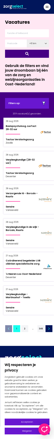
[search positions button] (27, 54)
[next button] (49, 328)
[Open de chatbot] (44, 429)
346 (41, 328)
